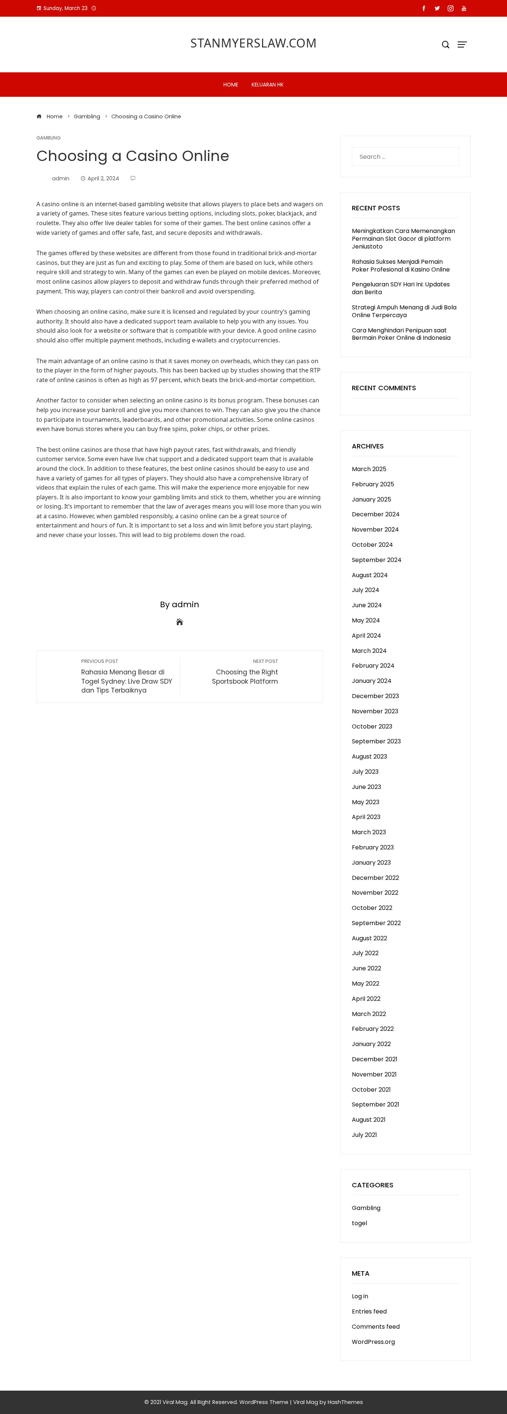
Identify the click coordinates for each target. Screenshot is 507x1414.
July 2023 (365, 771)
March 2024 (369, 651)
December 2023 (375, 696)
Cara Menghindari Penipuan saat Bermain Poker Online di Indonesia (401, 334)
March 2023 (369, 832)
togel (359, 1223)
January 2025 (371, 499)
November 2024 (375, 529)
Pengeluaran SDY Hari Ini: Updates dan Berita (401, 288)
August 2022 (369, 938)
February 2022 (373, 1029)
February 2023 (373, 847)
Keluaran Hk (268, 84)
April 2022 (366, 998)
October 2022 (372, 908)
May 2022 (365, 983)
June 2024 (367, 605)
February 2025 (373, 484)
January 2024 (372, 681)
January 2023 (371, 862)
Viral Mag (305, 1402)
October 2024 (372, 544)
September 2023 (376, 741)
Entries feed (369, 1311)
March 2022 (369, 1014)
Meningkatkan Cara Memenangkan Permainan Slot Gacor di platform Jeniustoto (403, 239)
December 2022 (375, 878)
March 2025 (369, 469)
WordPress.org (373, 1342)
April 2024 (366, 635)
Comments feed (376, 1326)
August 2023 (369, 756)
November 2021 (374, 1074)
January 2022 (371, 1044)
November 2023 (375, 711)
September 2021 (375, 1104)
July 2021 (364, 1135)
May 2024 (366, 620)
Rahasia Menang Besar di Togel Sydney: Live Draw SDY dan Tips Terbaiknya (126, 676)
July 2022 (365, 953)
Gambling (48, 138)
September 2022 (376, 923)
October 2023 (372, 726)
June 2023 (366, 787)
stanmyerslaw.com (253, 43)
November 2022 (375, 892)
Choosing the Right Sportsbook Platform (245, 672)
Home (230, 84)
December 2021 (375, 1059)
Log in (360, 1296)
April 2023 (366, 817)
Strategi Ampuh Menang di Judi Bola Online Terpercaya (404, 311)
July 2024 (365, 590)
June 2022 (366, 968)
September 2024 (377, 560)
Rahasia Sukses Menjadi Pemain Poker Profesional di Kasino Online (401, 265)
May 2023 (365, 802)
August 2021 (369, 1119)
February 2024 (373, 665)
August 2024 (370, 575)
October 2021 (371, 1089)
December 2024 (376, 514)
